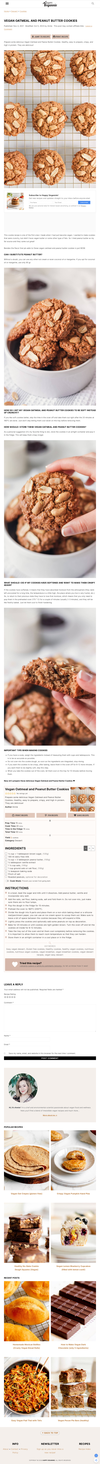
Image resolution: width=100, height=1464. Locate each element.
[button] (6, 793)
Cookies (23, 11)
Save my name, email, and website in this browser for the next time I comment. (42, 1053)
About (6, 1449)
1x (85, 848)
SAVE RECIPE (83, 815)
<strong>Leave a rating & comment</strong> (41, 966)
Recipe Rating (10, 994)
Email (7, 1044)
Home (6, 11)
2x (89, 848)
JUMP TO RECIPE (42, 37)
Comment (9, 1003)
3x (93, 848)
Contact (14, 1449)
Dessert (14, 11)
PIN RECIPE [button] (52, 815)
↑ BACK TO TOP (50, 1433)
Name (7, 1036)
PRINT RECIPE (61, 37)
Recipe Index (85, 1449)
